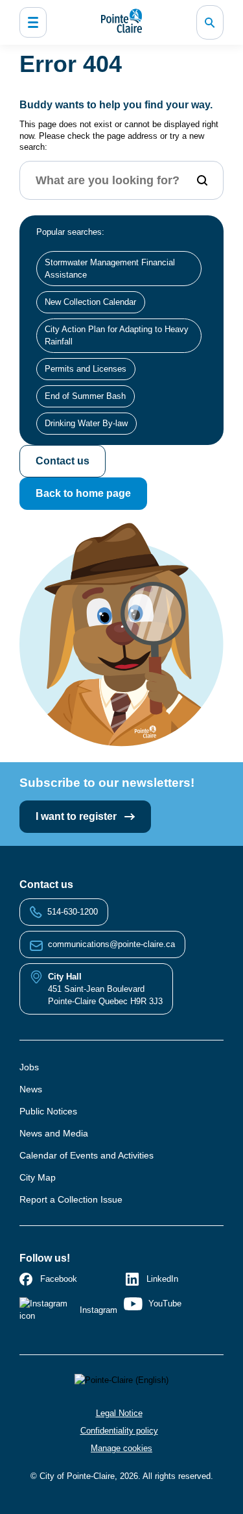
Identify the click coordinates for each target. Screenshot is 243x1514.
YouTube (164, 1303)
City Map (37, 1177)
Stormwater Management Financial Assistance (110, 269)
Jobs (29, 1067)
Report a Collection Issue (70, 1199)
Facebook (58, 1279)
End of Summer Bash (85, 396)
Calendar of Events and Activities (86, 1155)
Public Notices (48, 1111)
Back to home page (83, 493)
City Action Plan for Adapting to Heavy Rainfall (117, 335)
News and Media (53, 1133)
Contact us (62, 460)
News (30, 1089)
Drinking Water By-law (86, 423)
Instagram (98, 1310)
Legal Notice (119, 1413)
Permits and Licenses (85, 369)
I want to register (77, 816)
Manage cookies (121, 1448)
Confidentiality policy (119, 1431)
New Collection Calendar (90, 302)
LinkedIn (162, 1279)
